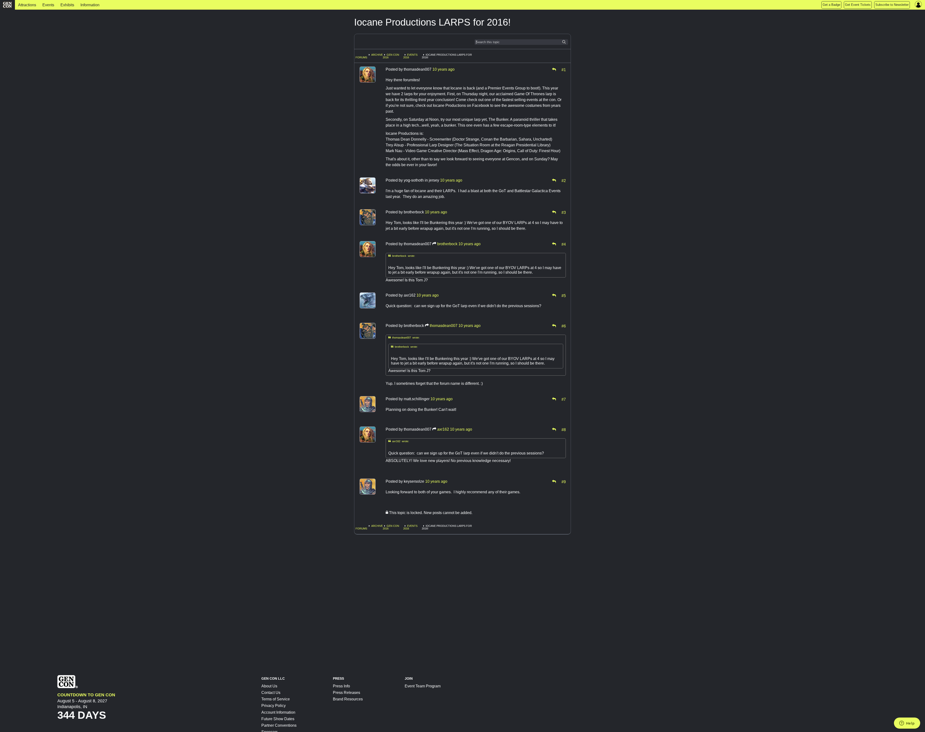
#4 (564, 244)
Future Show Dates (277, 719)
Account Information (278, 712)
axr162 (443, 429)
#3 (564, 212)
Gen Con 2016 (391, 56)
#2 (564, 180)
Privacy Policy (273, 706)
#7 (564, 399)
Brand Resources (348, 699)
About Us (269, 686)
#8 (564, 429)
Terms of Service (275, 699)
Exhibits (67, 5)
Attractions (27, 5)
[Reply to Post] (554, 69)
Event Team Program (423, 686)
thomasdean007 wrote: (404, 337)
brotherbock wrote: (401, 255)
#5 (564, 295)
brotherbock (447, 244)
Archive (377, 54)
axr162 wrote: (398, 441)
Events (48, 5)
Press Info (341, 686)
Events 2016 (410, 56)
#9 (564, 481)
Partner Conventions (279, 725)
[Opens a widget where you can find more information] (907, 724)
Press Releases (346, 693)
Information (89, 5)
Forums (361, 57)
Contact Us (270, 693)
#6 (564, 326)
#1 (564, 69)
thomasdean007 (443, 326)
